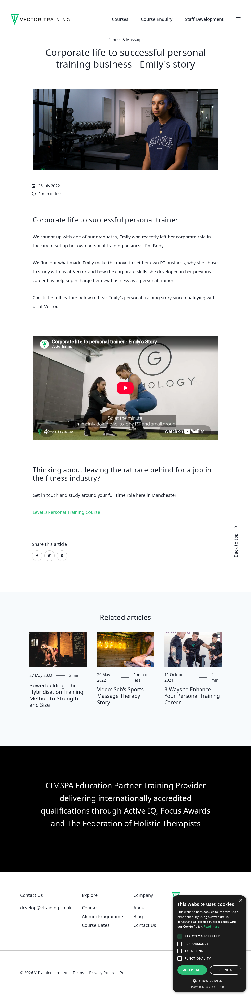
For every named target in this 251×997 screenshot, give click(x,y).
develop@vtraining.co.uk (46, 907)
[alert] (209, 943)
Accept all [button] (192, 970)
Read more (211, 926)
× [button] (240, 900)
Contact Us (144, 925)
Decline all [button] (225, 970)
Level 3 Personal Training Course (66, 512)
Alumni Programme (102, 916)
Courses (90, 907)
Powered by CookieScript (209, 987)
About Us (143, 907)
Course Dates (96, 925)
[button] (209, 981)
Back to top (235, 544)
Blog (138, 916)
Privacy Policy (101, 972)
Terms (78, 972)
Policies (127, 972)
